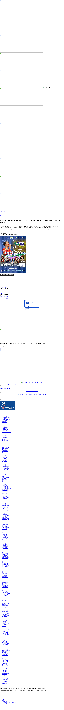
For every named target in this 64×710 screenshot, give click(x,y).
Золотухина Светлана (5, 505)
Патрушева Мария (5, 591)
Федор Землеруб (5, 649)
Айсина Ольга (4, 421)
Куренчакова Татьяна (5, 540)
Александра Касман (5, 424)
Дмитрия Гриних (5, 489)
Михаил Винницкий (5, 565)
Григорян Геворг (5, 478)
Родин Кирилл (4, 607)
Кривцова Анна (4, 534)
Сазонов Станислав (5, 615)
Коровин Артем (4, 525)
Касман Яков (4, 516)
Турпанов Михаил (5, 644)
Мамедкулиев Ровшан (6, 555)
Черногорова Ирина (5, 666)
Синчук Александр (5, 623)
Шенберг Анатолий (5, 675)
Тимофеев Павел (5, 639)
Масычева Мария (5, 558)
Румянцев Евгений (5, 609)
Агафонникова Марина (6, 419)
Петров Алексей (5, 592)
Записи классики (5, 704)
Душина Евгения (5, 494)
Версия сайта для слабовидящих (8, 274)
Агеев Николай (4, 420)
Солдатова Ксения (5, 624)
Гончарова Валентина (5, 477)
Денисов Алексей (5, 486)
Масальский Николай (5, 557)
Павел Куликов (4, 589)
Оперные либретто (5, 707)
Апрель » (9, 296)
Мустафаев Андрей (5, 572)
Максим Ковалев (5, 553)
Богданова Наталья (5, 451)
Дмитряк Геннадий (5, 490)
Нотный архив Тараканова (6, 706)
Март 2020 (4, 287)
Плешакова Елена (5, 595)
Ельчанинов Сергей (5, 497)
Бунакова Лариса (5, 454)
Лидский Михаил (5, 546)
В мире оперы (4, 703)
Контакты (6, 215)
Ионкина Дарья (4, 509)
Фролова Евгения (5, 655)
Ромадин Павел (4, 608)
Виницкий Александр (6, 463)
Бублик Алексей (5, 452)
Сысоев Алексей (5, 635)
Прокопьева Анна (5, 598)
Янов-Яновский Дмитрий (6, 686)
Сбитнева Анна (4, 619)
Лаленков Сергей (5, 543)
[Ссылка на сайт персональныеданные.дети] (32, 391)
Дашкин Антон (4, 485)
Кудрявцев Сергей (5, 537)
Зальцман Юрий (5, 502)
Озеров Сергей (4, 584)
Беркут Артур (4, 449)
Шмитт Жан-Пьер (5, 677)
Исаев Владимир (5, 510)
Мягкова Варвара (5, 573)
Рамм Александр (5, 605)
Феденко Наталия (5, 648)
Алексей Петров (5, 427)
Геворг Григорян (5, 475)
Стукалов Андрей (5, 631)
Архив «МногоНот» (5, 701)
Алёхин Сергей (4, 428)
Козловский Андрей (5, 518)
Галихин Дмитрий (5, 472)
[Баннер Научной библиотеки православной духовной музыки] (32, 382)
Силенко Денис (4, 622)
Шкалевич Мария (5, 676)
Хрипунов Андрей (5, 661)
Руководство (2, 215)
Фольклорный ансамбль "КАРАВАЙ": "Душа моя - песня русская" (26, 341)
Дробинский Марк (5, 493)
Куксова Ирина (4, 539)
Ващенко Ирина (5, 461)
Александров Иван (5, 425)
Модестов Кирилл (5, 567)
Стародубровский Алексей (6, 629)
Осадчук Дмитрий (5, 586)
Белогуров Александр (5, 447)
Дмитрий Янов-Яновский (6, 488)
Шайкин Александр (5, 673)
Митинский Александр (6, 563)
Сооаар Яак (4, 626)
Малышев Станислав (5, 554)
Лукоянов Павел (5, 548)
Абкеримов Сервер (5, 416)
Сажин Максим (4, 614)
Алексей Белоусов (5, 426)
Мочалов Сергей (5, 569)
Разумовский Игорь (5, 603)
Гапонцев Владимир (5, 473)
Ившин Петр (4, 508)
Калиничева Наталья (5, 512)
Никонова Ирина (5, 580)
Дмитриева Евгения (5, 487)
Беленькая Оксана (5, 445)
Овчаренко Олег (5, 582)
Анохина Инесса (5, 431)
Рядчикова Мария (5, 611)
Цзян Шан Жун (4, 664)
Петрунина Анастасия (6, 593)
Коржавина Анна (5, 523)
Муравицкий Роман (5, 570)
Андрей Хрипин (5, 429)
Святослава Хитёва (5, 620)
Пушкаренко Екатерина (6, 601)
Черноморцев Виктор (5, 667)
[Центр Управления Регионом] (6, 399)
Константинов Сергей (6, 522)
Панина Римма (4, 590)
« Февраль (2, 296)
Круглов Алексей (5, 535)
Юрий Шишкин (4, 683)
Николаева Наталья (5, 579)
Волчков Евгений (5, 467)
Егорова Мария (4, 496)
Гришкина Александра (6, 482)
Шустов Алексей (5, 678)
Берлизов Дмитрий (5, 450)
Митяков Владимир (5, 564)
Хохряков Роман (5, 659)
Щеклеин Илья (4, 681)
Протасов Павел (5, 599)
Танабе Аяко (4, 637)
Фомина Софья (4, 654)
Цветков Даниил (5, 663)
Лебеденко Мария (5, 545)
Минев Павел (4, 562)
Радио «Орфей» (4, 708)
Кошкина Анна (4, 532)
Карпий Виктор (4, 513)
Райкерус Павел (4, 604)
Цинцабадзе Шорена (5, 665)
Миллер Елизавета (5, 561)
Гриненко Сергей (5, 480)
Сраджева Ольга (5, 628)
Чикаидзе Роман (5, 671)
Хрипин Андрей (5, 660)
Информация (11, 215)
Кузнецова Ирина (5, 538)
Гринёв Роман (4, 479)
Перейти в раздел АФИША (4, 298)
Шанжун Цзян (4, 674)
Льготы (15, 215)
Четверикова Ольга (5, 669)
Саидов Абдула (4, 616)
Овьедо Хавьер (4, 583)
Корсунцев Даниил (5, 526)
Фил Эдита (4, 652)
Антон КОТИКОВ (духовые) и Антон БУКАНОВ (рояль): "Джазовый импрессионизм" (18, 340)
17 (1, 293)
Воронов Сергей (5, 469)
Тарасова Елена (4, 638)
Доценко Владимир (5, 492)
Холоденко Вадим (5, 658)
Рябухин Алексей (5, 610)
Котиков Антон (4, 529)
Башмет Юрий (4, 444)
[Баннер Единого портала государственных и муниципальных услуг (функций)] (32, 394)
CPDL (3, 698)
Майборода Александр (6, 552)
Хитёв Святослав (5, 657)
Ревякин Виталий (5, 606)
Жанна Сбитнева (5, 500)
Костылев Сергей (5, 528)
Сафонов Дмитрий (5, 618)
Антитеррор (2, 410)
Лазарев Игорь (4, 542)
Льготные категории (3, 348)
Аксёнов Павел (4, 422)
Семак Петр (4, 621)
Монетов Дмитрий (5, 568)
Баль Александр (4, 441)
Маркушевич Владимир (6, 556)
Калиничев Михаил (5, 511)
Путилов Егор (4, 600)
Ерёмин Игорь (4, 498)
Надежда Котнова (5, 575)
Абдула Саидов (4, 415)
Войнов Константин (5, 466)
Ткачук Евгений (5, 641)
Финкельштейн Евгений (6, 653)
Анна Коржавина (5, 430)
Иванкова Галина (5, 507)
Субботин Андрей (5, 632)
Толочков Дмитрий (5, 642)
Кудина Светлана (5, 536)
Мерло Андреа (4, 560)
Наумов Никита (4, 576)
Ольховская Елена (5, 585)
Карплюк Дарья (4, 514)
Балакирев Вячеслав (5, 440)
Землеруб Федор (5, 504)
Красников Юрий (5, 533)
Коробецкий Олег (5, 524)
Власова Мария (4, 464)
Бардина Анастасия (5, 442)
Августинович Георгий (6, 417)
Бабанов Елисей (5, 439)
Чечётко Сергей (4, 670)
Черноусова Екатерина (6, 668)
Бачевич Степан (4, 443)
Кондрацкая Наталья (5, 521)
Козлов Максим (4, 517)
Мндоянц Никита (5, 566)
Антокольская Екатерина (6, 432)
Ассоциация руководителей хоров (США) (9, 702)
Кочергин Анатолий (5, 531)
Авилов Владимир (5, 418)
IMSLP (3, 699)
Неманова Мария (5, 577)
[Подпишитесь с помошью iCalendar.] (6, 296)
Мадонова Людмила (5, 551)
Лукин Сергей (4, 547)
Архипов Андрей (5, 435)
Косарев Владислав (5, 527)
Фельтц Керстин (5, 651)
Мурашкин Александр (6, 571)
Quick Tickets (4, 700)
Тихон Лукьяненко (5, 640)
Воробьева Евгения (5, 468)
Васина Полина (4, 460)
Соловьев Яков (4, 625)
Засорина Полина (5, 503)
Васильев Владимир (5, 458)
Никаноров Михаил (5, 578)
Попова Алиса (4, 597)
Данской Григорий (5, 484)
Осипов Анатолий (5, 587)
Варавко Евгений (5, 457)
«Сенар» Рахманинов (5, 697)
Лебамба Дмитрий (5, 544)
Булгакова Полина (5, 453)
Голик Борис (4, 476)
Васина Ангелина (5, 459)
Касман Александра (5, 515)
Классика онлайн (5, 705)
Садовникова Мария (5, 613)
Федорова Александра (6, 650)
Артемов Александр (5, 434)
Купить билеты (2, 211)
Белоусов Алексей (5, 448)
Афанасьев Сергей (5, 437)
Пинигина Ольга (5, 594)
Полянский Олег (5, 596)
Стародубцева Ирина (5, 630)
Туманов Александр (5, 643)
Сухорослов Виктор (5, 634)
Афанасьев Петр (5, 436)
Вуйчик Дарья (4, 470)
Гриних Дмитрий (5, 481)
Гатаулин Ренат (4, 474)
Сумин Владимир (5, 633)
